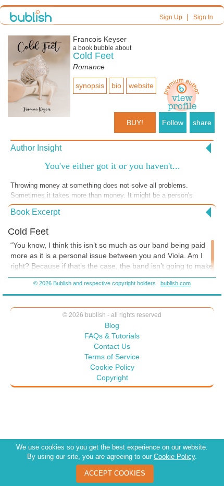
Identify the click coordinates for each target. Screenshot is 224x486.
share (202, 122)
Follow (172, 122)
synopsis (90, 85)
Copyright (112, 377)
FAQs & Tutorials (112, 336)
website (141, 85)
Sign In (203, 17)
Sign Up (170, 17)
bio (116, 85)
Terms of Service (112, 357)
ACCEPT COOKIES (114, 473)
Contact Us (112, 346)
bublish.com (175, 283)
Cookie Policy (112, 367)
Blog (112, 325)
